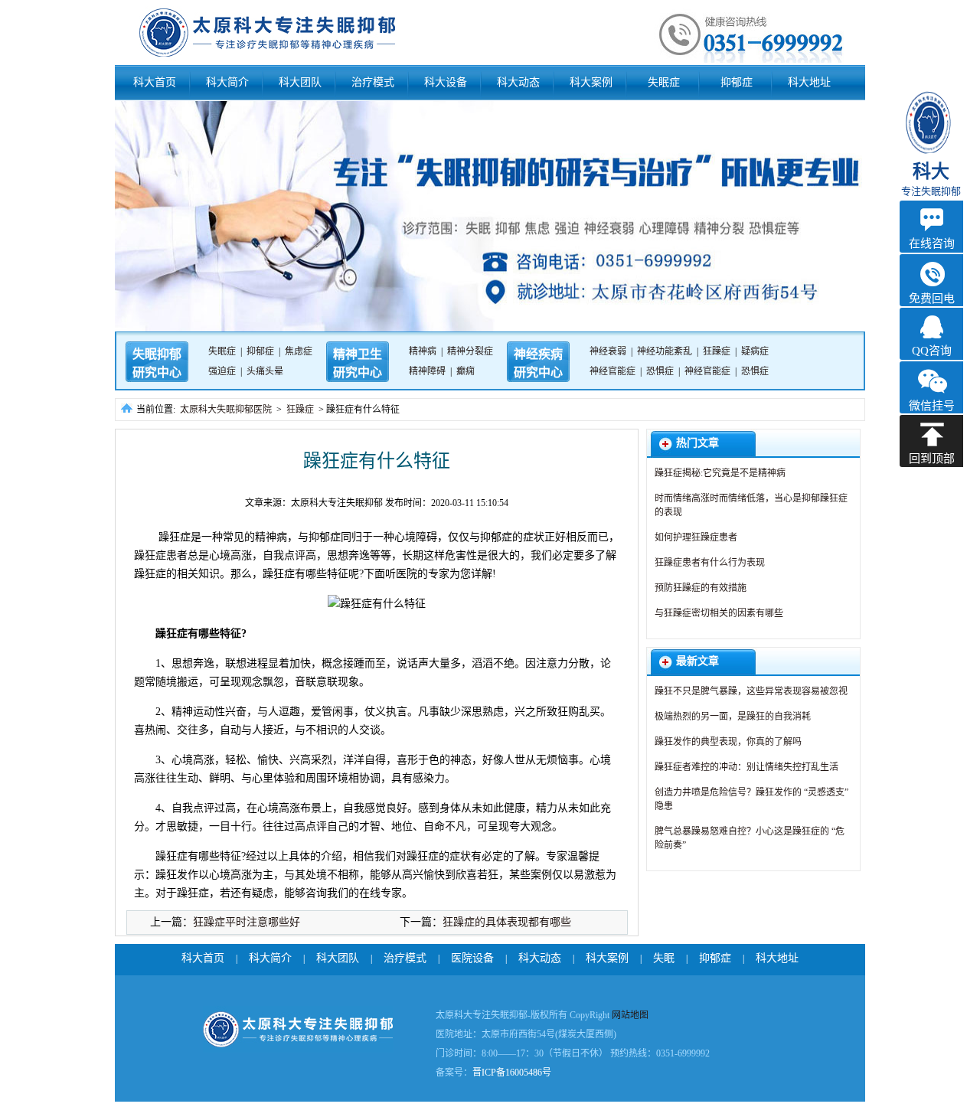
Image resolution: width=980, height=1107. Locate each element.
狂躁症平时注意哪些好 (246, 922)
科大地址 (809, 82)
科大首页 (154, 82)
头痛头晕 (265, 371)
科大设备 (445, 82)
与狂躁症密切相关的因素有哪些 (719, 613)
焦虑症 (298, 351)
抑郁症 (736, 82)
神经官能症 (612, 371)
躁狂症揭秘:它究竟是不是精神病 (720, 473)
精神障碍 (427, 371)
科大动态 (518, 82)
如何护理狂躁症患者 (696, 537)
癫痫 (465, 371)
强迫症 (222, 371)
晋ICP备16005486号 (511, 1072)
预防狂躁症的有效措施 (700, 588)
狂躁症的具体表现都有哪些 (507, 922)
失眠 (664, 958)
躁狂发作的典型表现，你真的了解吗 (728, 741)
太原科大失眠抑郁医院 (226, 409)
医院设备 (472, 958)
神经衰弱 (608, 351)
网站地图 (630, 1015)
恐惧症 (660, 371)
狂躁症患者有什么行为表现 (710, 562)
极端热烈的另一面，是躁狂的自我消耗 (733, 716)
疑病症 (755, 351)
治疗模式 (372, 82)
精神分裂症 (470, 351)
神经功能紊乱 (664, 351)
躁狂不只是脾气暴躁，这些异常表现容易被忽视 (751, 691)
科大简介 (227, 82)
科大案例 (591, 82)
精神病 (422, 351)
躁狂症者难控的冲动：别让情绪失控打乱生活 (746, 767)
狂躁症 (716, 351)
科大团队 (300, 82)
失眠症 (664, 82)
